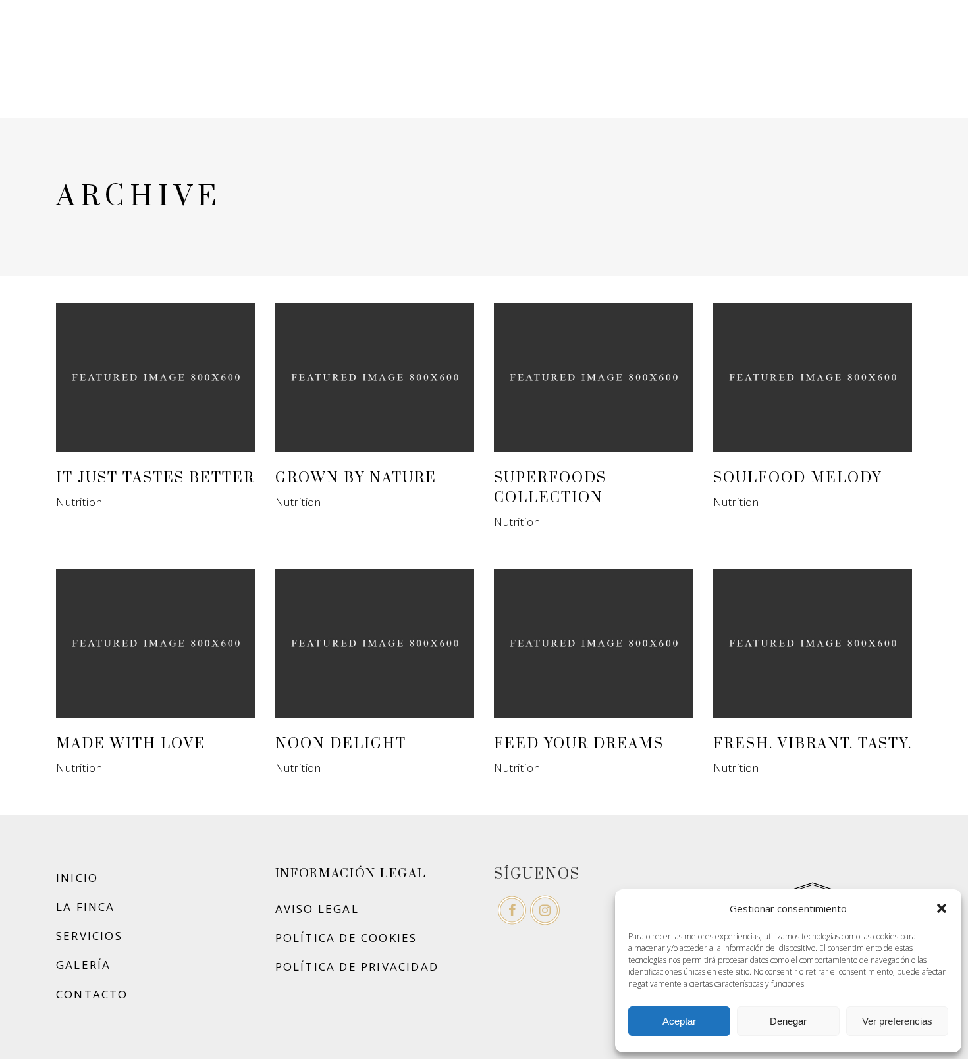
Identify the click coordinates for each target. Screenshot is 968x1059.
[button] (941, 908)
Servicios (89, 935)
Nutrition (79, 501)
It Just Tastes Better (155, 478)
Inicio (77, 877)
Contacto (92, 994)
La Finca (85, 906)
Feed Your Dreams (579, 744)
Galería (83, 964)
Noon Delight (340, 744)
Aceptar (679, 1021)
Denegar (788, 1021)
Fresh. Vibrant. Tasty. (812, 744)
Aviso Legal (317, 908)
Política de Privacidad (357, 966)
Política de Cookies (346, 937)
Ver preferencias (897, 1021)
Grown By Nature (356, 478)
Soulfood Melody (797, 478)
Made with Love (130, 744)
